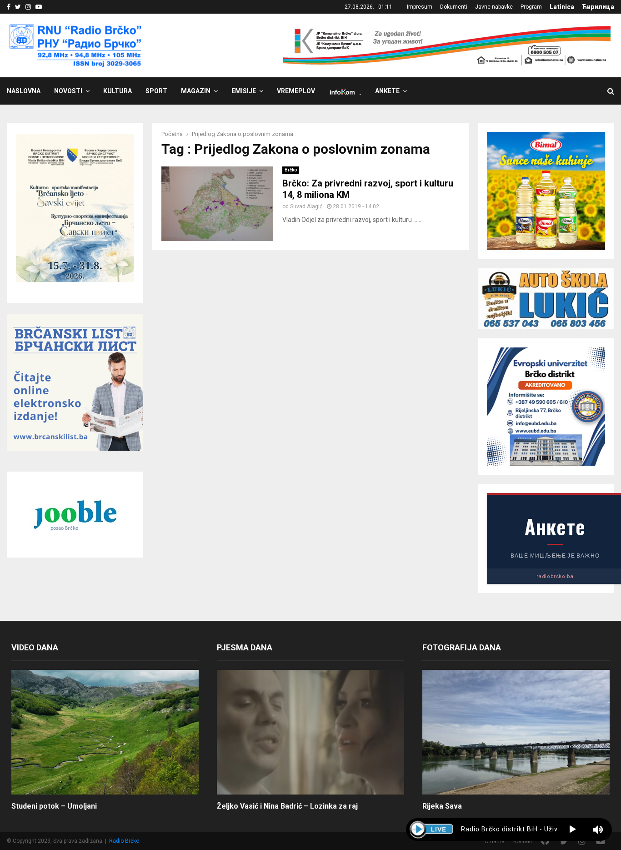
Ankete (387, 91)
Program (531, 7)
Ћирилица (598, 6)
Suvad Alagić (306, 206)
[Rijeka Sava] (516, 732)
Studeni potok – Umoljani (54, 806)
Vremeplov (296, 91)
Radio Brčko (124, 841)
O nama (495, 841)
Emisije (243, 91)
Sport (156, 91)
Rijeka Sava (442, 806)
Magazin (195, 91)
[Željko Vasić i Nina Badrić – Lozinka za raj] (310, 732)
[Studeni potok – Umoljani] (105, 732)
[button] (572, 829)
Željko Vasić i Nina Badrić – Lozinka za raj (287, 806)
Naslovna (23, 91)
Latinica (562, 6)
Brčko (291, 169)
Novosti (68, 91)
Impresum (419, 7)
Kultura (117, 91)
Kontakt (522, 841)
